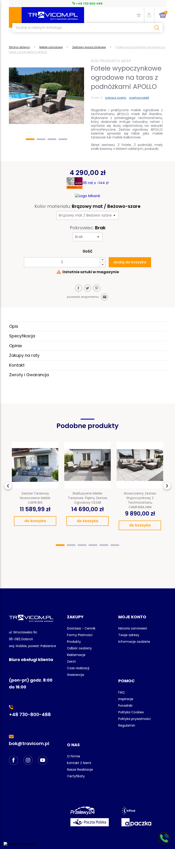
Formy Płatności (80, 635)
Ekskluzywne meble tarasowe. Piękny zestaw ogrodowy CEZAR (87, 498)
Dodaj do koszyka (129, 262)
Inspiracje (125, 699)
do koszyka (35, 521)
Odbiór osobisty (79, 648)
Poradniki (125, 705)
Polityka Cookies (131, 712)
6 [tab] (115, 545)
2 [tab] (41, 139)
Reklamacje (76, 655)
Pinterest (96, 288)
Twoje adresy (128, 635)
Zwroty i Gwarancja (29, 375)
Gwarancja (75, 674)
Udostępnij (78, 288)
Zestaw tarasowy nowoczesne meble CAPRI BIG (35, 498)
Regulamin (126, 725)
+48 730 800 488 (89, 3)
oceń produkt (139, 97)
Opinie (15, 346)
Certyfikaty (76, 776)
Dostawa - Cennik (81, 628)
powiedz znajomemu (87, 297)
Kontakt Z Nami (79, 763)
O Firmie (73, 756)
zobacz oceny (115, 97)
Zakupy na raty (24, 355)
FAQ (121, 692)
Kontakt (17, 365)
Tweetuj (87, 288)
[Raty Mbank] (87, 195)
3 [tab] (52, 139)
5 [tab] (104, 545)
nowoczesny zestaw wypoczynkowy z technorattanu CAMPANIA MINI (140, 500)
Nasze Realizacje (80, 769)
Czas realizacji (78, 668)
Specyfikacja (22, 336)
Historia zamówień (132, 628)
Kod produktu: (105, 60)
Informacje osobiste (134, 641)
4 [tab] (63, 139)
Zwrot (71, 661)
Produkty (74, 641)
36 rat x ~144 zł (95, 182)
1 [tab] (30, 139)
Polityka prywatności (134, 719)
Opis (13, 326)
